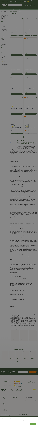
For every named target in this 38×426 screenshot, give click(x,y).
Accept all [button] (33, 423)
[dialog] (19, 421)
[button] (4, 423)
